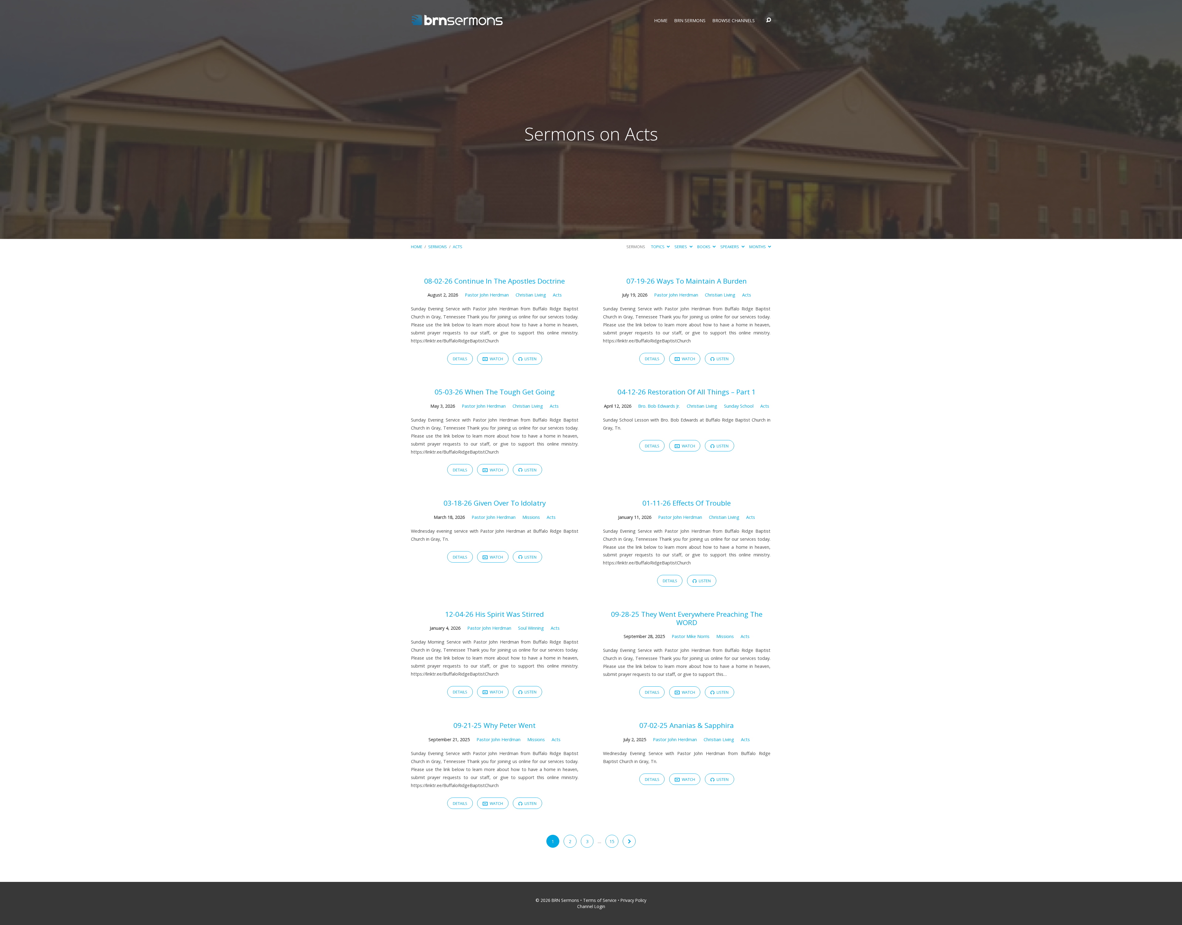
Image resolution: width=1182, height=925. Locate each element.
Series (681, 246)
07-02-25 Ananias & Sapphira (686, 725)
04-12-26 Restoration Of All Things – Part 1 (686, 392)
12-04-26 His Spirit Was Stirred (494, 614)
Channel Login (591, 906)
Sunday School (739, 406)
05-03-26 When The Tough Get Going (495, 392)
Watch (496, 359)
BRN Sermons (690, 20)
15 (611, 841)
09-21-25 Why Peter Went (494, 725)
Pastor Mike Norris (691, 636)
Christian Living (531, 295)
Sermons (437, 246)
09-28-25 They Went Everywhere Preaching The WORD (686, 618)
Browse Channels (733, 20)
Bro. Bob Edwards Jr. (659, 406)
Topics (658, 246)
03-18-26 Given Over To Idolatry (495, 503)
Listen (530, 359)
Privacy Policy (633, 900)
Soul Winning (531, 628)
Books (704, 246)
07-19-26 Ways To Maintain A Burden (686, 281)
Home (660, 20)
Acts (457, 246)
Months (758, 246)
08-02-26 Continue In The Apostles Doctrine (494, 281)
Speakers (730, 246)
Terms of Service (600, 900)
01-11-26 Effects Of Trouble (686, 503)
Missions (531, 517)
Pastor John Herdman (487, 295)
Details (460, 359)
